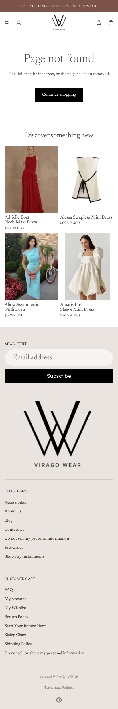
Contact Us (14, 530)
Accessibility (16, 503)
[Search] (19, 22)
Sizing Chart (15, 635)
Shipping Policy (18, 644)
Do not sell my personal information (37, 539)
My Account (15, 599)
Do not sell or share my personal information (44, 653)
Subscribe (59, 376)
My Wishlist (15, 608)
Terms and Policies (59, 688)
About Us (13, 512)
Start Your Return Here (25, 626)
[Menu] (6, 22)
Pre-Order (14, 548)
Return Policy (17, 617)
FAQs (10, 590)
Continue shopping (59, 95)
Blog (9, 521)
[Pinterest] (59, 699)
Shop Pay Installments (24, 557)
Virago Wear (65, 677)
